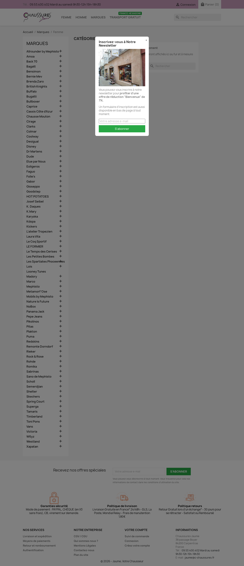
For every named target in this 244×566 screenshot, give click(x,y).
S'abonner (122, 129)
